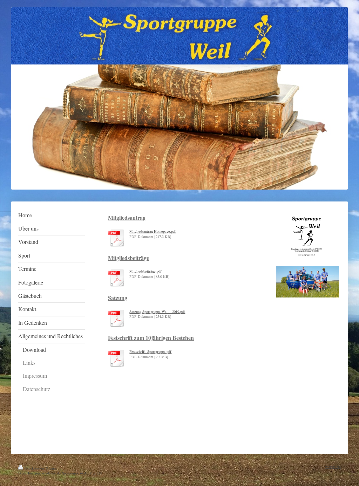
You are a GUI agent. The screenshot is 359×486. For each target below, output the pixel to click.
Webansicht (333, 467)
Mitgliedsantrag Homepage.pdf (152, 231)
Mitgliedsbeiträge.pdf (145, 271)
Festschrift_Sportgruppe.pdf (150, 351)
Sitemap (51, 468)
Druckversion (35, 468)
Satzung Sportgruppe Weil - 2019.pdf (157, 311)
